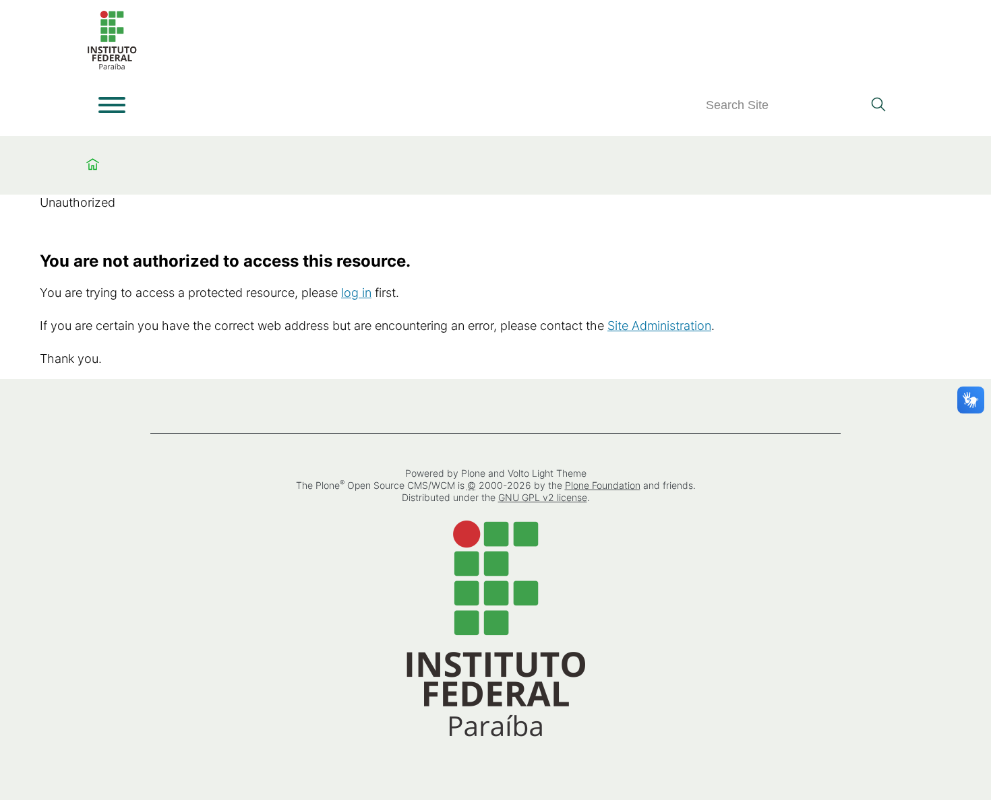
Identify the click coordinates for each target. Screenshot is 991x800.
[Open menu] (111, 105)
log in (356, 293)
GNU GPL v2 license (542, 497)
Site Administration (659, 326)
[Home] (112, 67)
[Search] (878, 105)
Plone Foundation (602, 485)
